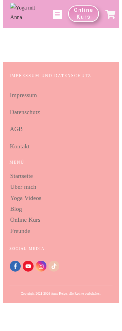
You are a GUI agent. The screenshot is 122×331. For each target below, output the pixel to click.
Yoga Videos (25, 198)
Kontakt (19, 146)
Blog (16, 208)
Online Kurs (25, 219)
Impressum (23, 95)
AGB (16, 129)
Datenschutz (25, 112)
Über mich (23, 186)
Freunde (20, 230)
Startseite (21, 175)
